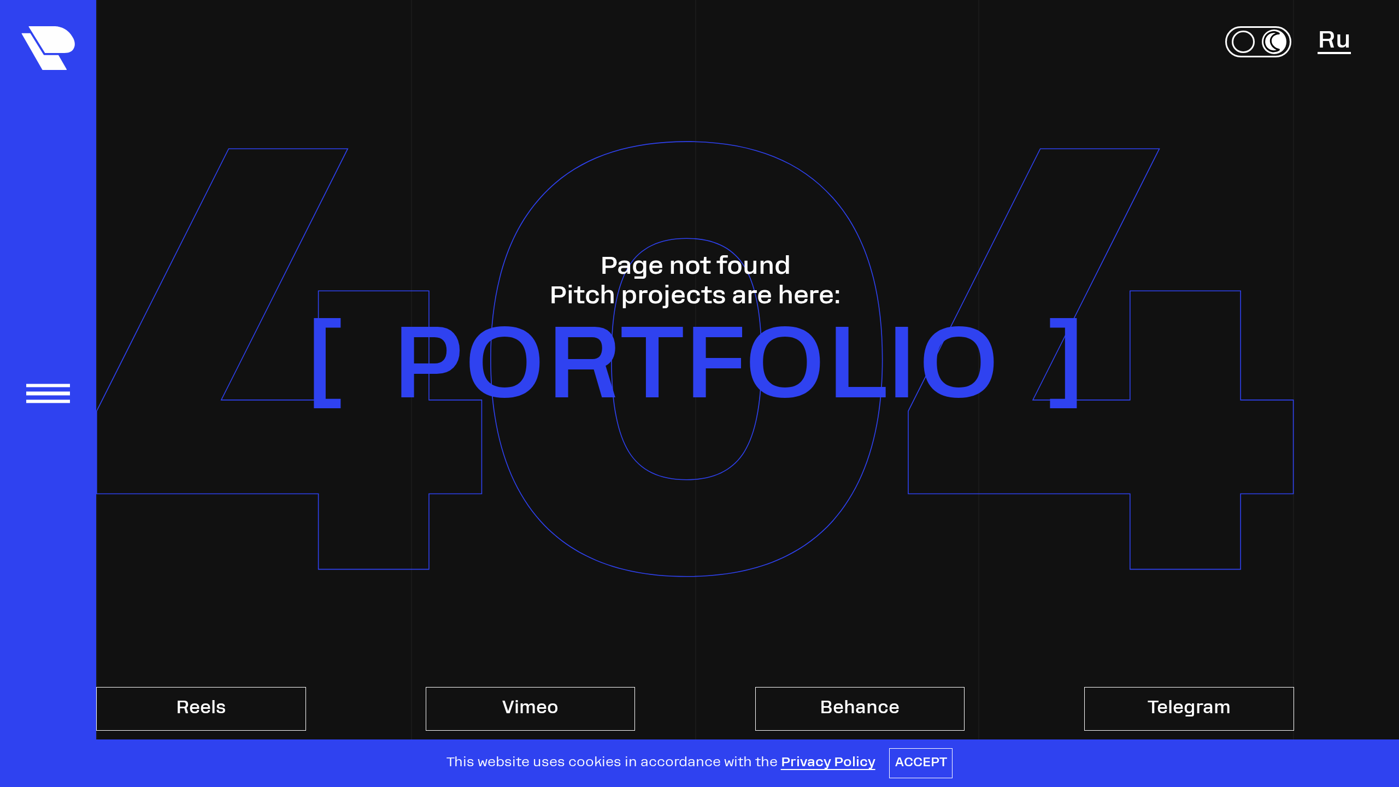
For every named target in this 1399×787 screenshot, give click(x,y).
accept (921, 763)
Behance (860, 709)
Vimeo (530, 709)
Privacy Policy (828, 763)
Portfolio (695, 372)
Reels (201, 709)
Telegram (1189, 709)
